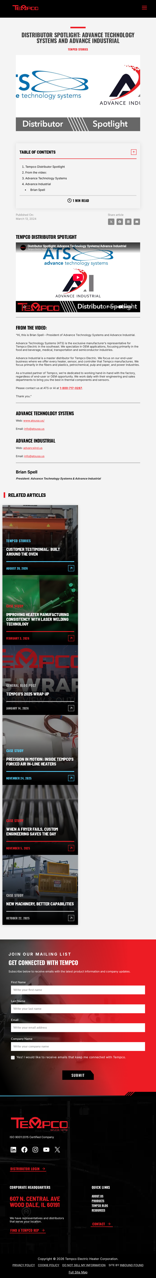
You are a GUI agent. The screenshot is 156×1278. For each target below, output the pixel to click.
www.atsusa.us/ (33, 420)
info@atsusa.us (34, 428)
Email (14, 1020)
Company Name (21, 1038)
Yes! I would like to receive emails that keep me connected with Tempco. (71, 1057)
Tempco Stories (78, 49)
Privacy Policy (23, 1265)
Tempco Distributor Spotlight (45, 167)
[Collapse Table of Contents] (133, 152)
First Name (18, 982)
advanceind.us (33, 448)
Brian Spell (37, 190)
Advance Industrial (38, 184)
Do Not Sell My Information (84, 1265)
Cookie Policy (48, 1265)
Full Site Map (78, 1272)
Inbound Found (132, 1265)
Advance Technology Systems (46, 178)
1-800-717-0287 (71, 388)
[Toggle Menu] (144, 7)
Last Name (18, 1001)
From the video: (36, 172)
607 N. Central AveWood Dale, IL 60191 (35, 1201)
